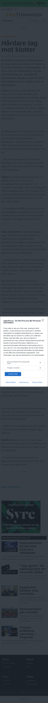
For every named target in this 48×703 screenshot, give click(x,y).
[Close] (43, 321)
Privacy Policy (37, 382)
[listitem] (24, 362)
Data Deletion (11, 382)
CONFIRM (13, 374)
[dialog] (24, 351)
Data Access (24, 382)
